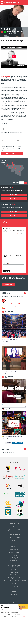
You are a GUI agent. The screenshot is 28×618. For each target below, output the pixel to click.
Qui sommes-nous (14, 523)
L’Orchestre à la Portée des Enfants (14, 575)
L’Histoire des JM (14, 528)
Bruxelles (14, 540)
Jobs (14, 602)
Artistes (7, 41)
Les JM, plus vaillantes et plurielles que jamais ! (14, 525)
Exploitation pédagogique (16, 41)
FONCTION (6, 263)
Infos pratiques (14, 598)
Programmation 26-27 (14, 534)
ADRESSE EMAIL (7, 235)
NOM (4, 242)
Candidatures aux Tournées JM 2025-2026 (14, 588)
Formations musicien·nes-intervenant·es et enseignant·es (14, 580)
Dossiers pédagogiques (14, 560)
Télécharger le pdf (14, 199)
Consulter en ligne (14, 195)
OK (25, 182)
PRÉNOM (5, 248)
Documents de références (14, 530)
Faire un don (8, 284)
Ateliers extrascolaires (14, 568)
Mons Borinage (14, 546)
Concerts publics (14, 566)
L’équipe (14, 526)
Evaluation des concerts (14, 561)
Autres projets (14, 573)
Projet (2, 41)
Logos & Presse (14, 601)
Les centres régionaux (14, 537)
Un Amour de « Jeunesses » (14, 577)
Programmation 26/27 (14, 585)
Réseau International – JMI (14, 529)
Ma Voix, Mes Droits (14, 574)
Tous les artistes (14, 586)
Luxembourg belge (14, 544)
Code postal (16, 182)
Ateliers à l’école (14, 558)
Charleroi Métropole (14, 542)
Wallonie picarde (14, 549)
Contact (14, 599)
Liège (14, 543)
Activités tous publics (14, 565)
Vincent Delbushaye (5, 76)
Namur (14, 547)
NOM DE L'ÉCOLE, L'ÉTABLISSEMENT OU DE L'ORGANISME (13, 256)
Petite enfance (14, 569)
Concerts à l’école (14, 557)
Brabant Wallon (14, 539)
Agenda (14, 591)
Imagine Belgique (14, 552)
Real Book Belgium (14, 578)
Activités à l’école (14, 556)
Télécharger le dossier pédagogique (12, 153)
